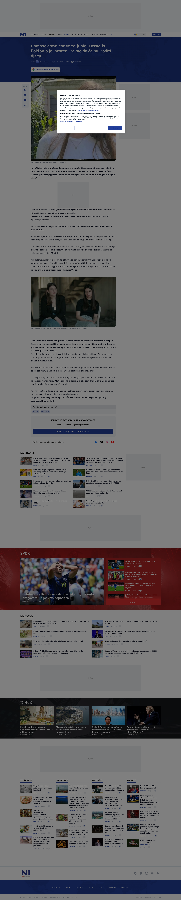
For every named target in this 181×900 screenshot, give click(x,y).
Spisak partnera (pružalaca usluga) (71, 121)
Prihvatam (115, 128)
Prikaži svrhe (67, 128)
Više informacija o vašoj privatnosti (88, 110)
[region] (91, 112)
